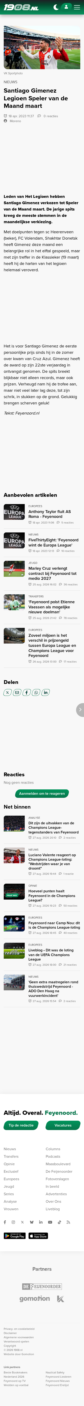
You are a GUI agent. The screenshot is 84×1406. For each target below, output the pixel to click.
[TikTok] (61, 1222)
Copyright (10, 1346)
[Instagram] (15, 1222)
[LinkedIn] (45, 692)
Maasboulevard (58, 1164)
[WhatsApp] (36, 692)
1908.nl (21, 7)
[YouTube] (52, 1222)
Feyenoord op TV (15, 1381)
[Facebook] (27, 692)
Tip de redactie (21, 1125)
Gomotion (27, 1354)
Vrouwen (11, 1209)
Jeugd (9, 1186)
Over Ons (53, 1201)
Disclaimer (10, 1333)
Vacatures (63, 1125)
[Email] (17, 692)
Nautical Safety (55, 1372)
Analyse (10, 1201)
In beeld (52, 1186)
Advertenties (56, 1194)
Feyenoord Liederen (58, 1377)
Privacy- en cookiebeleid (19, 1329)
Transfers (11, 1156)
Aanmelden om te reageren (42, 793)
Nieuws (10, 1149)
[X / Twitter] (7, 692)
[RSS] (70, 1222)
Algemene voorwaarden (19, 1337)
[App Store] (38, 1236)
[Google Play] (15, 1236)
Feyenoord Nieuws (58, 1381)
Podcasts (53, 1156)
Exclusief (11, 1171)
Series (9, 1194)
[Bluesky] (33, 1222)
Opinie (9, 1164)
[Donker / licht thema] (56, 7)
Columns (53, 1149)
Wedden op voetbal (16, 1385)
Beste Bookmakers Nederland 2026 (16, 1374)
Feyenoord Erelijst (57, 1385)
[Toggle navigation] (77, 7)
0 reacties (50, 116)
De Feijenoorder (59, 1171)
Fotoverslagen (57, 1179)
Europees (11, 1179)
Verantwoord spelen (16, 1341)
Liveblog (53, 1209)
